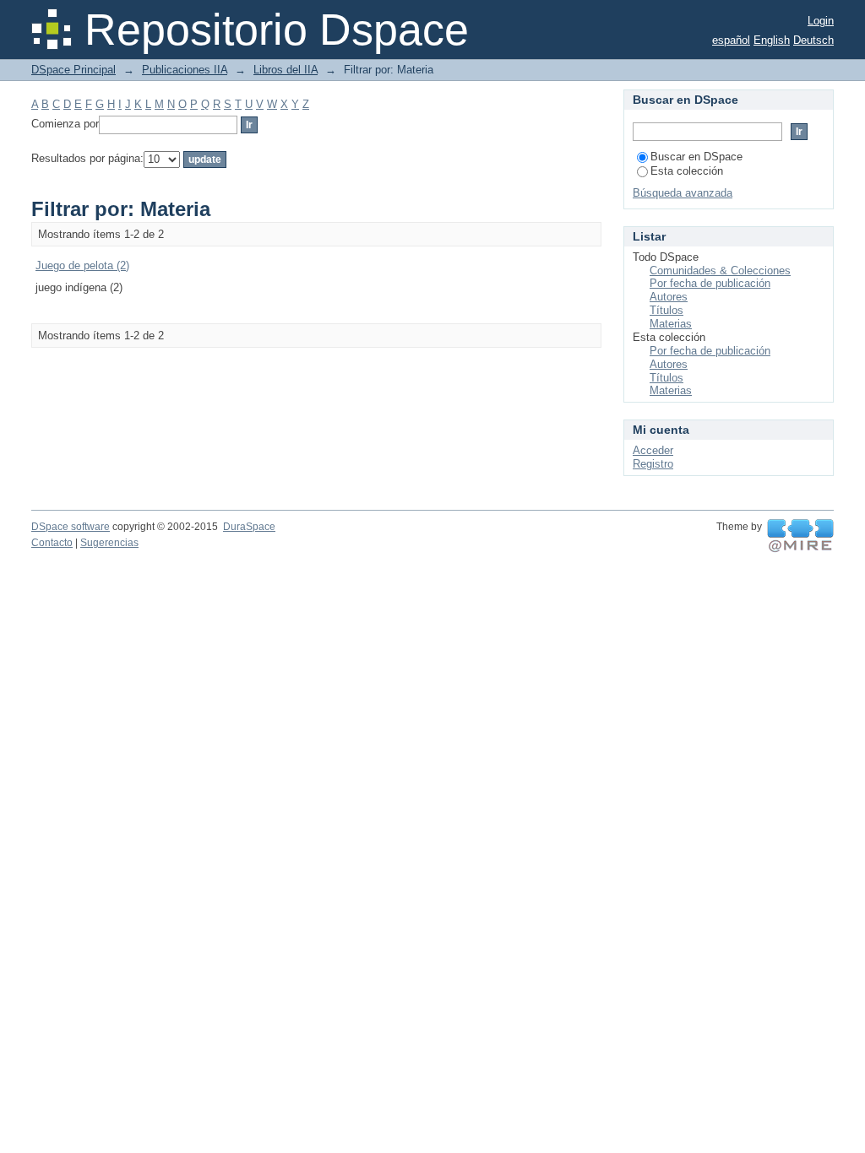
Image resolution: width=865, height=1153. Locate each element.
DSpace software (70, 527)
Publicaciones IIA (184, 69)
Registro (653, 463)
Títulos (666, 310)
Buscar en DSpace (696, 156)
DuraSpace (249, 527)
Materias (671, 323)
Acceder (653, 450)
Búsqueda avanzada (682, 193)
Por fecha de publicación (710, 283)
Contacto (52, 543)
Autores (669, 296)
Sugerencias (109, 543)
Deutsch (813, 40)
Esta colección (686, 171)
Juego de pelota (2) (82, 265)
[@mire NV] (800, 536)
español (731, 40)
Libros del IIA (285, 69)
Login (821, 20)
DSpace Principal (73, 69)
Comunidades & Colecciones (720, 270)
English (771, 40)
